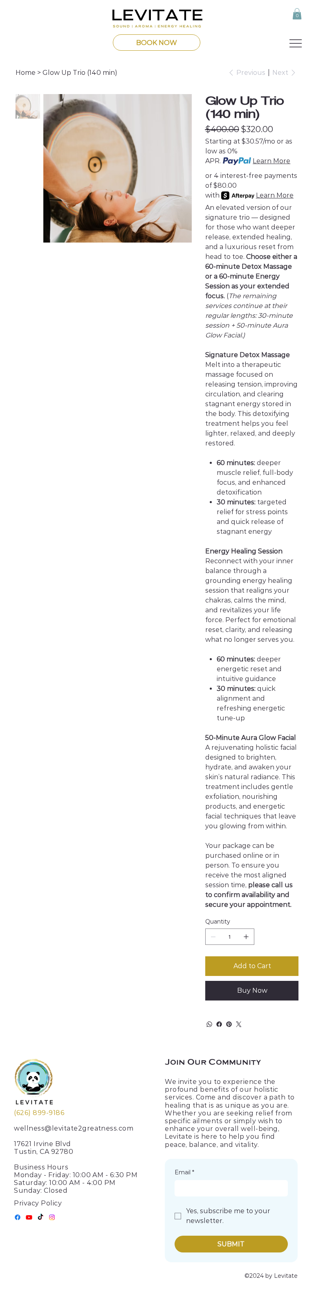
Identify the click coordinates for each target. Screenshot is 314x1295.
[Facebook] (219, 1024)
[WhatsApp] (209, 1024)
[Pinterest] (229, 1024)
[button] (297, 13)
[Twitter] (239, 1024)
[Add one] (246, 937)
